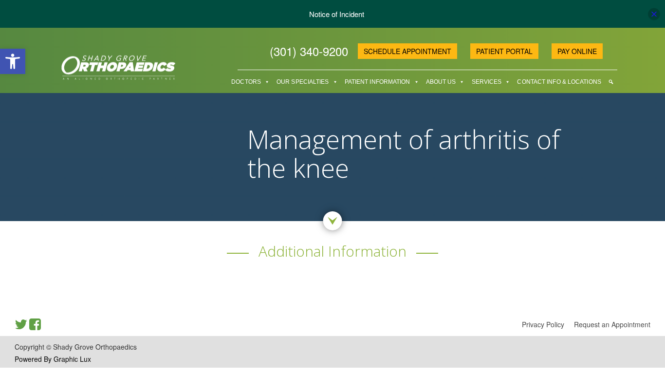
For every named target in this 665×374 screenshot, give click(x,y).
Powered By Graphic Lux (53, 359)
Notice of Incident (336, 14)
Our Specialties (303, 81)
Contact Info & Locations (559, 81)
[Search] (611, 82)
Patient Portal (504, 51)
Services (487, 81)
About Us (441, 81)
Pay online (577, 51)
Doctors (246, 81)
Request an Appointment (612, 324)
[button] (12, 61)
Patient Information (377, 81)
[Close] (654, 14)
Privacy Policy (543, 324)
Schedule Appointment (407, 51)
